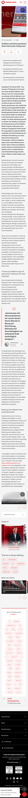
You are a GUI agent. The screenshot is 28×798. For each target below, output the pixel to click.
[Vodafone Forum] (17, 781)
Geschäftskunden (9, 748)
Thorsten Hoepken (14, 547)
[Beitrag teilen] (24, 789)
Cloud (20, 629)
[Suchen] (21, 2)
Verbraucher (6, 571)
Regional (9, 672)
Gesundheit (9, 649)
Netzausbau (18, 664)
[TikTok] (10, 778)
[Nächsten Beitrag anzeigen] (24, 597)
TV (14, 684)
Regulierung (18, 672)
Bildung (13, 629)
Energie (18, 637)
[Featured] (14, 781)
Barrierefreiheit (22, 789)
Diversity (10, 637)
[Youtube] (17, 778)
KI (21, 656)
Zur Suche (12, 614)
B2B (20, 625)
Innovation (5, 563)
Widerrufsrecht (20, 785)
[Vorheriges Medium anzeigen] (19, 507)
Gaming (9, 645)
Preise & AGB (14, 785)
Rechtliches (4, 735)
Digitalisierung (18, 633)
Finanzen (19, 641)
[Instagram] (7, 778)
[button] (14, 497)
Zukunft (15, 571)
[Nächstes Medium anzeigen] (24, 507)
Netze (3, 723)
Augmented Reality (11, 625)
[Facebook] (21, 778)
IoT (13, 563)
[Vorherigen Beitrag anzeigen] (19, 597)
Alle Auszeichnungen (12, 762)
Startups (9, 684)
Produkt (5, 567)
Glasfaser (18, 649)
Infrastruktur (9, 652)
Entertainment (12, 559)
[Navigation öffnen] (24, 2)
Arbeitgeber (16, 621)
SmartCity (9, 680)
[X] (10, 781)
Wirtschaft (10, 692)
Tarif (20, 684)
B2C (4, 559)
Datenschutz (9, 633)
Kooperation (21, 563)
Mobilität (10, 664)
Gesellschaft (17, 645)
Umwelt (9, 688)
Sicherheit (17, 676)
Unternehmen (5, 717)
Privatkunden (7, 741)
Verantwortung (5, 729)
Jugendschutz (14, 656)
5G (9, 621)
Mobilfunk (18, 660)
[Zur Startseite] (9, 2)
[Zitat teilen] (21, 344)
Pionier (10, 668)
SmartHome (14, 567)
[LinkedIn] (14, 778)
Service (9, 676)
